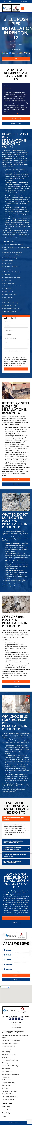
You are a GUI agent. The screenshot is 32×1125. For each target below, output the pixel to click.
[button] (22, 8)
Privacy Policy (17, 365)
